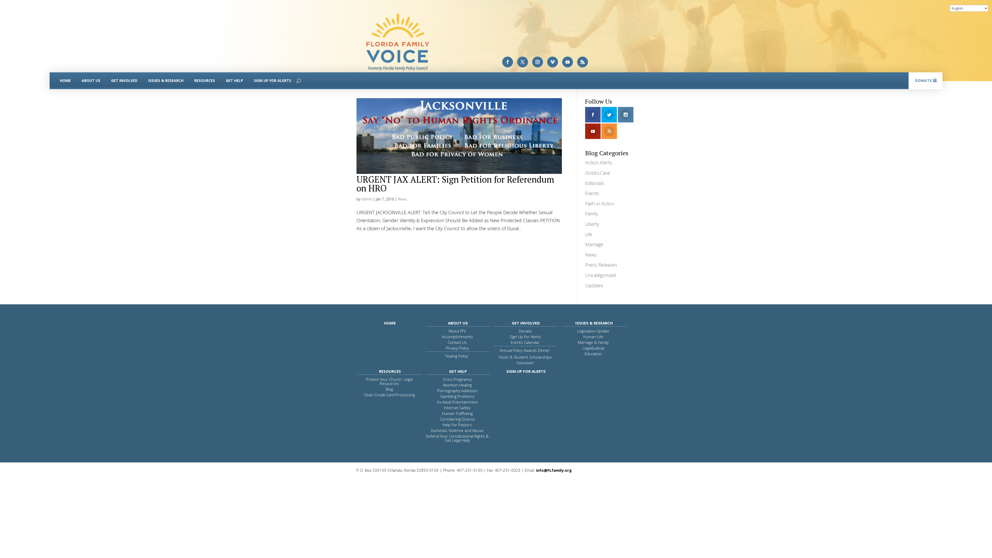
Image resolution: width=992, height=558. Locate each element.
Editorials (594, 183)
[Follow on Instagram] (537, 62)
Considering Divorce (457, 419)
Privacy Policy (457, 348)
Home (65, 80)
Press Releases (601, 265)
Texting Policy (456, 356)
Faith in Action (599, 203)
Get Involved (124, 80)
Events (592, 193)
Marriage (594, 244)
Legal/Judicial (593, 348)
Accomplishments (457, 336)
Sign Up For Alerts (272, 80)
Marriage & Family (593, 342)
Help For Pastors (457, 424)
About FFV (457, 331)
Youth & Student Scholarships (525, 357)
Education (593, 353)
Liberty (592, 224)
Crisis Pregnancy (457, 379)
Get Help (234, 80)
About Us (91, 80)
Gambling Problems (457, 396)
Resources (204, 80)
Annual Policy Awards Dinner (525, 350)
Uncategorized (600, 275)
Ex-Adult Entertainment (457, 402)
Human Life (593, 336)
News (402, 199)
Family (591, 214)
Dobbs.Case (597, 173)
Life (588, 234)
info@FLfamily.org (554, 470)
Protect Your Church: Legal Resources (389, 381)
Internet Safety (457, 407)
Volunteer (525, 362)
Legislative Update (593, 331)
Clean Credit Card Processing (389, 394)
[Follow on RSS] (582, 62)
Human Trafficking (457, 413)
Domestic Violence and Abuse (457, 430)
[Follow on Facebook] (507, 62)
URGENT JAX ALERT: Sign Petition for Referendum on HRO (455, 184)
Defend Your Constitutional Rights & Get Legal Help (457, 438)
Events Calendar (525, 342)
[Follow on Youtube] (567, 62)
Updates (594, 285)
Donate (923, 80)
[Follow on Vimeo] (552, 62)
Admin (366, 199)
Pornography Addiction (457, 390)
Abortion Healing (457, 385)
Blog (389, 389)
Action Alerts (598, 162)
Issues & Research (165, 80)
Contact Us (457, 342)
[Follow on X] (522, 62)
